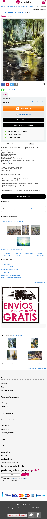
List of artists (5, 452)
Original (4, 94)
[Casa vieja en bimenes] (35, 343)
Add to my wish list (25, 114)
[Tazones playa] (35, 355)
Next (41, 9)
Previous (36, 9)
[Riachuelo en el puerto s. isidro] (12, 343)
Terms (24, 480)
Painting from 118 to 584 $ (9, 267)
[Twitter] (31, 515)
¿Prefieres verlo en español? (37, 368)
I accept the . (15, 478)
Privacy (20, 480)
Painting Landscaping (14, 6)
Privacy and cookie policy (9, 462)
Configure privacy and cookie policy (13, 466)
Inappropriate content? (39, 282)
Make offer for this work (23, 125)
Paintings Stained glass (40, 254)
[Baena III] (14, 230)
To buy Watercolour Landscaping (11, 278)
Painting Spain (5, 264)
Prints (3, 410)
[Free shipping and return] (20, 305)
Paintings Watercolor (6, 254)
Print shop (4, 455)
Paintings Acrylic (18, 254)
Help (2, 445)
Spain (31, 12)
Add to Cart (26, 108)
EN (18, 504)
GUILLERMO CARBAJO (28, 6)
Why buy (4, 403)
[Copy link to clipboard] (16, 84)
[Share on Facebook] (3, 84)
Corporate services (7, 413)
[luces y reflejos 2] (23, 50)
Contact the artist (23, 120)
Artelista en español (7, 390)
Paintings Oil (29, 254)
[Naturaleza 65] (35, 230)
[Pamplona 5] (26, 230)
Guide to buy (5, 406)
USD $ (31, 143)
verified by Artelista (13, 90)
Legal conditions (6, 459)
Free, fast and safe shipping (17, 131)
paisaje (7, 162)
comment (29, 209)
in (29, 504)
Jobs (2, 387)
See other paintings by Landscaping (12, 221)
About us (4, 383)
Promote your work (7, 433)
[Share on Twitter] (12, 84)
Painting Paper (5, 272)
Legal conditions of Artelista (19, 478)
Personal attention (13, 137)
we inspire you (37, 363)
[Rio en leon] (12, 355)
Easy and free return (14, 134)
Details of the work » (38, 102)
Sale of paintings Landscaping (10, 275)
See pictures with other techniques (11, 249)
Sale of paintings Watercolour (10, 269)
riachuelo (15, 162)
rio (11, 162)
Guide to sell (5, 429)
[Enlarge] (44, 85)
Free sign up (5, 426)
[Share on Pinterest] (7, 84)
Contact (3, 448)
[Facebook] (37, 515)
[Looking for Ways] (23, 241)
